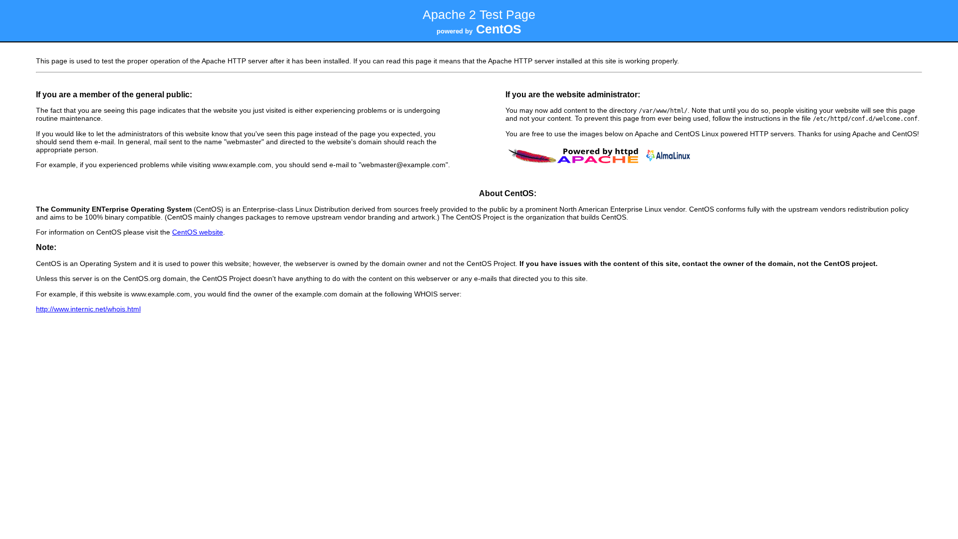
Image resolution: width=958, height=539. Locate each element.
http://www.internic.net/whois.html (88, 309)
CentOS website (197, 232)
